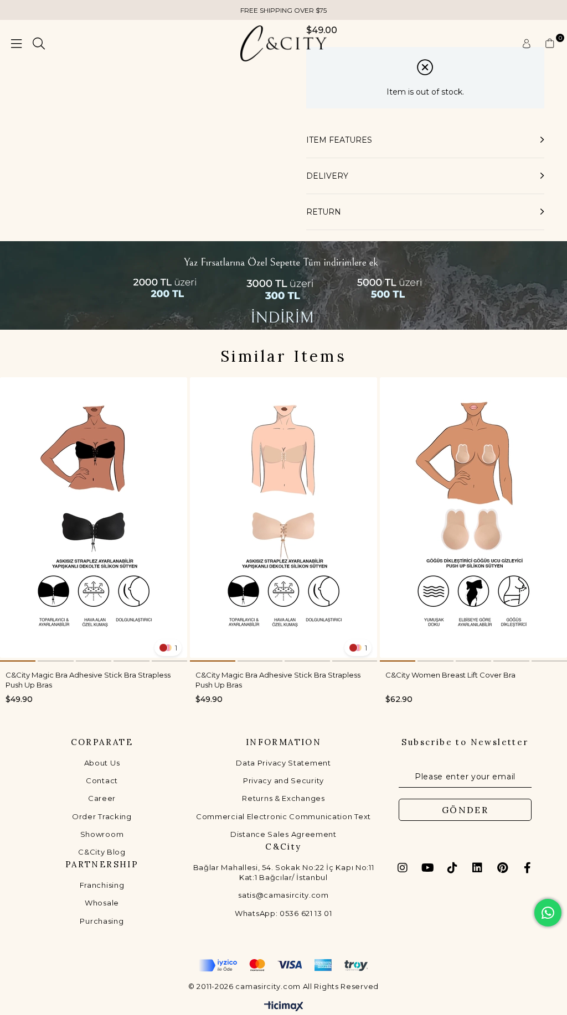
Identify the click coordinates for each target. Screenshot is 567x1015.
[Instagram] (402, 868)
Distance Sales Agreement (283, 834)
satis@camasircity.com (283, 895)
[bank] (283, 965)
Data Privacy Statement (283, 762)
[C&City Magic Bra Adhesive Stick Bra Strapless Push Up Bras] (93, 517)
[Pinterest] (502, 868)
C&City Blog (102, 851)
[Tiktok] (452, 868)
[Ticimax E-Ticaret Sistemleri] (283, 1007)
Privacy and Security (283, 780)
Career (102, 798)
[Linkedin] (477, 868)
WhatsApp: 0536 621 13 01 (283, 913)
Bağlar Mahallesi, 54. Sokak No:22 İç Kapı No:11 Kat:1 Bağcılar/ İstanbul (283, 872)
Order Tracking (102, 816)
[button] (17, 661)
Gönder (465, 809)
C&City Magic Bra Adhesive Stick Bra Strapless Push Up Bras (88, 679)
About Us (102, 762)
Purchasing (101, 921)
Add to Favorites (173, 391)
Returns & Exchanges (283, 798)
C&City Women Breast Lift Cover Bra (450, 674)
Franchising (102, 885)
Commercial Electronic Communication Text (283, 816)
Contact (102, 780)
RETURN (323, 212)
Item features (339, 140)
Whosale (102, 902)
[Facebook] (527, 868)
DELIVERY (327, 176)
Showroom (102, 834)
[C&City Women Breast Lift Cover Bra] (473, 517)
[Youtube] (427, 868)
